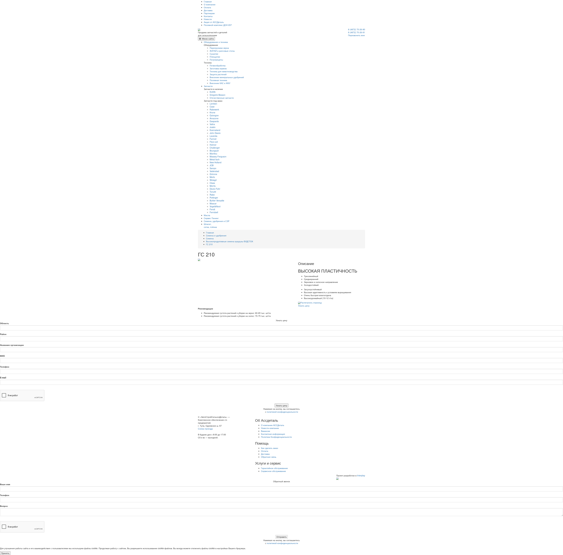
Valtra (212, 124)
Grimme (213, 174)
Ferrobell (214, 212)
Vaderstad (214, 171)
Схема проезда (205, 428)
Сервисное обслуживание (273, 471)
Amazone (214, 118)
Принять (5, 553)
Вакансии (265, 430)
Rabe (212, 194)
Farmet (213, 138)
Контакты (208, 16)
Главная (208, 1)
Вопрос (4, 506)
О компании (209, 4)
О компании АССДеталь (272, 425)
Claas (212, 182)
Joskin (213, 127)
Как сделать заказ (269, 448)
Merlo (212, 177)
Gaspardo (214, 121)
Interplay (361, 475)
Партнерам (209, 13)
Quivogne (214, 115)
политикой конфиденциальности (282, 411)
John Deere (215, 133)
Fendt (212, 209)
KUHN (212, 91)
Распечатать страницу (311, 302)
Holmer (213, 144)
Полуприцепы (216, 59)
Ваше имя (5, 484)
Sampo (213, 168)
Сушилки (214, 53)
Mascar (213, 203)
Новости (208, 19)
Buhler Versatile (217, 200)
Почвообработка (217, 65)
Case (212, 106)
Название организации (12, 344)
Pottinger (214, 197)
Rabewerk (214, 109)
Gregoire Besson (217, 94)
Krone (212, 112)
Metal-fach (214, 159)
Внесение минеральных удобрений (227, 77)
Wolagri (213, 179)
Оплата (207, 7)
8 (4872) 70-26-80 (356, 29)
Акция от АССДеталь (214, 22)
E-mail (3, 377)
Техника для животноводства (224, 71)
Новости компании (270, 428)
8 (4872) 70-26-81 (356, 32)
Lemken (213, 103)
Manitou (213, 153)
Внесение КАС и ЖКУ (220, 83)
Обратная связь (268, 456)
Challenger (215, 147)
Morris (213, 185)
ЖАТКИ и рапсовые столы (222, 50)
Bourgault (214, 150)
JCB (211, 165)
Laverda (213, 135)
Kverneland (215, 130)
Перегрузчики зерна (219, 47)
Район (3, 334)
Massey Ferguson (218, 156)
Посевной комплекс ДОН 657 (218, 24)
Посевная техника (218, 80)
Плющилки (215, 56)
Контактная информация (273, 433)
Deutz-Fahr (215, 188)
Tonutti (213, 191)
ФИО (2, 355)
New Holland (215, 162)
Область (4, 323)
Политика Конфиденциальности (276, 436)
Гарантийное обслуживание (274, 468)
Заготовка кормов (218, 68)
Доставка (208, 10)
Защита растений (218, 74)
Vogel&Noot (215, 206)
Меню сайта (207, 38)
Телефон (4, 366)
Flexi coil (214, 141)
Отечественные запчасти (222, 97)
